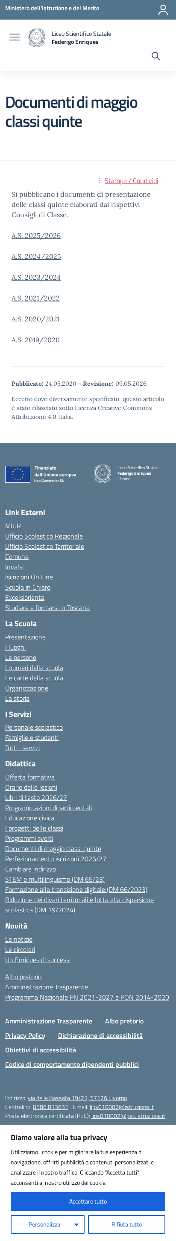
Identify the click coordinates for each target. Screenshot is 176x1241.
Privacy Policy (25, 1035)
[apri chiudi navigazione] (14, 38)
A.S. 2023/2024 (36, 277)
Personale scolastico (34, 727)
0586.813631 (50, 1106)
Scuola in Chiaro (27, 587)
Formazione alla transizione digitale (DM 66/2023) (76, 889)
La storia (17, 698)
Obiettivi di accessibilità (40, 1050)
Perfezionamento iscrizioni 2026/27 (55, 859)
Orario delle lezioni (31, 787)
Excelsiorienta (24, 597)
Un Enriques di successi (37, 959)
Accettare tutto (88, 1201)
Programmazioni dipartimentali (48, 807)
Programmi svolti (29, 838)
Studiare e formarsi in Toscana (47, 607)
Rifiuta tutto (126, 1224)
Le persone (20, 657)
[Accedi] (163, 9)
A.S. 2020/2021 (36, 319)
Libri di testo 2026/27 (36, 797)
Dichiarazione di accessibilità (100, 1035)
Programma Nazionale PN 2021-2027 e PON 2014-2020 (87, 997)
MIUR (13, 526)
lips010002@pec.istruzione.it (128, 1115)
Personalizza (44, 1224)
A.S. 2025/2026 (36, 235)
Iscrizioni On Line (29, 577)
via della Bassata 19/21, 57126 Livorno (77, 1097)
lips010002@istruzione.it (122, 1106)
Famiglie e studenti (32, 737)
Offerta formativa (30, 777)
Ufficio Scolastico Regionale (44, 536)
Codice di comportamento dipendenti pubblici (72, 1064)
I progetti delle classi (34, 828)
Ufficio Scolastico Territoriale (44, 546)
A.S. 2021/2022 (36, 298)
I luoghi (15, 647)
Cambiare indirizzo (30, 869)
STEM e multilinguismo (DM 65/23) (55, 879)
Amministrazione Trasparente (46, 987)
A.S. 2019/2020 (36, 339)
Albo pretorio (23, 977)
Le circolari (20, 949)
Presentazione (25, 637)
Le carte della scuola (34, 678)
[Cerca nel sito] (155, 57)
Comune (17, 556)
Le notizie (18, 939)
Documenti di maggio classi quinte (53, 848)
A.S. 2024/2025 (36, 256)
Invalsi (14, 567)
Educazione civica (29, 818)
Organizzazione (26, 688)
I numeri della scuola (34, 667)
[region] (88, 1183)
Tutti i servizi (22, 747)
